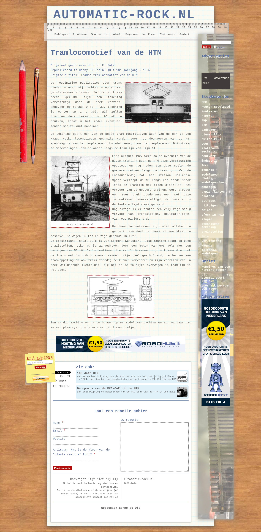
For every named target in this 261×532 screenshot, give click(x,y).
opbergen (209, 187)
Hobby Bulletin (91, 70)
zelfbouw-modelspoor (210, 252)
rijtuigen (210, 205)
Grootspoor (80, 34)
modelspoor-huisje (211, 176)
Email (59, 430)
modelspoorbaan (214, 182)
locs (205, 165)
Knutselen (210, 111)
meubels (208, 170)
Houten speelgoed (216, 106)
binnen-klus (211, 134)
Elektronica (167, 34)
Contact (184, 34)
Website (59, 438)
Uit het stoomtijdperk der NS (216, 278)
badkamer (209, 130)
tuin (205, 236)
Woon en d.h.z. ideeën (106, 34)
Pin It (65, 376)
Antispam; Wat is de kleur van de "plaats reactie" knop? (81, 452)
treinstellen (212, 231)
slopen (207, 219)
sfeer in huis (213, 214)
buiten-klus (211, 139)
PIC (204, 125)
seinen (207, 210)
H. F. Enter (106, 65)
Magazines (132, 34)
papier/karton (213, 191)
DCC (204, 102)
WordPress (149, 34)
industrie (210, 160)
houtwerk (209, 156)
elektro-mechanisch (210, 150)
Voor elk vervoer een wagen (216, 287)
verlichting (211, 241)
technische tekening (210, 225)
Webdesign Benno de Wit (120, 508)
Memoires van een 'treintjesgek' (216, 268)
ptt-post (209, 201)
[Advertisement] (216, 67)
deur (205, 143)
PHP (204, 120)
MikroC (207, 116)
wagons (207, 245)
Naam (58, 422)
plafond (208, 196)
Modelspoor (62, 34)
